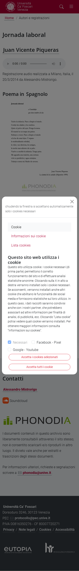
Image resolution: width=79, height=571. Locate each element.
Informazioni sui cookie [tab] (28, 236)
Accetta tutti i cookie (39, 367)
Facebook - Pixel (49, 342)
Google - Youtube (25, 350)
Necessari (20, 342)
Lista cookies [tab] (21, 245)
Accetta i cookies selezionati (39, 357)
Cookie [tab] (16, 227)
